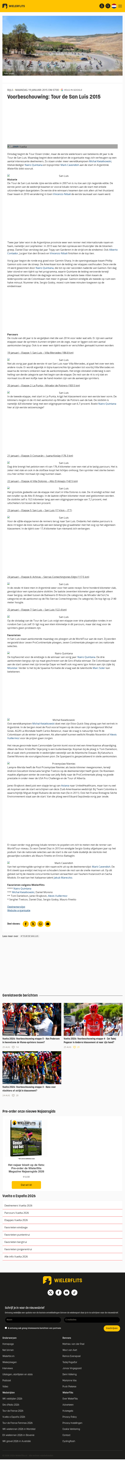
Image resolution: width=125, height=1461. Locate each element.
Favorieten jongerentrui (18, 1249)
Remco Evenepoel (71, 1356)
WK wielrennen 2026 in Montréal (18, 1429)
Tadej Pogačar (69, 1362)
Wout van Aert (69, 1350)
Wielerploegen (9, 1362)
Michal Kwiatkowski (100, 161)
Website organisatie (18, 910)
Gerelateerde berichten (20, 995)
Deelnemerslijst (16, 906)
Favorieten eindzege (16, 1227)
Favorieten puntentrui (17, 1234)
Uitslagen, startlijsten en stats (17, 1374)
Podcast (6, 1380)
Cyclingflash (68, 1441)
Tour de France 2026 (12, 1411)
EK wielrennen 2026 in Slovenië (18, 1435)
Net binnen (8, 1350)
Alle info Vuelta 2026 (16, 1256)
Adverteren (68, 1405)
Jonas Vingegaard (72, 1368)
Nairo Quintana (34, 165)
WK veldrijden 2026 (12, 1399)
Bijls (10, 90)
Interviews (7, 1368)
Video (5, 1387)
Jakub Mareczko (63, 877)
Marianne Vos (69, 1380)
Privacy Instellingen (72, 1423)
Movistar (12, 668)
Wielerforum (8, 1356)
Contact (66, 1435)
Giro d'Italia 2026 (10, 1405)
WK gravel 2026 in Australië (16, 1441)
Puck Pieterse (69, 1387)
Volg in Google (73, 89)
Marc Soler (99, 668)
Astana (65, 785)
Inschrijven (112, 1328)
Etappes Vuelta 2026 (16, 1220)
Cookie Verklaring (71, 1429)
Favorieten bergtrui (15, 1242)
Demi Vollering (69, 1374)
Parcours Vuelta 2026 (16, 1212)
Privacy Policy (69, 1417)
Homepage (8, 1344)
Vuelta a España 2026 (13, 1417)
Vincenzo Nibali (62, 194)
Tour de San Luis (30, 936)
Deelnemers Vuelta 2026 (18, 1205)
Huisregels (67, 1411)
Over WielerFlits (70, 1399)
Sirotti (15, 146)
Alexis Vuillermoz (57, 895)
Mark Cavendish (70, 165)
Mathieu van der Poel (73, 1344)
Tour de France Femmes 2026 (17, 1423)
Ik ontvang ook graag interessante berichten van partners (34, 1328)
